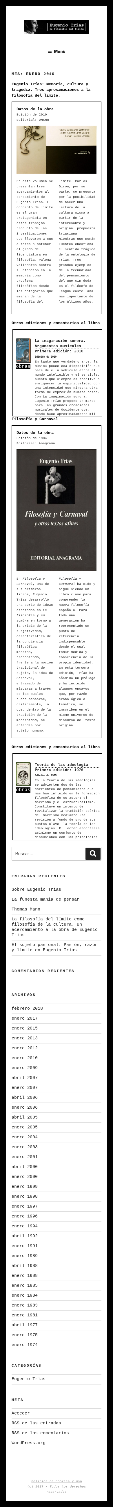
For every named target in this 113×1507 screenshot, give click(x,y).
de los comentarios (40, 1433)
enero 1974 (25, 1345)
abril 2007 (25, 1077)
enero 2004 (25, 1137)
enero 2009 (25, 1068)
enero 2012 (25, 1048)
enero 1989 (25, 1256)
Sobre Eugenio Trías (36, 889)
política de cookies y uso (56, 1481)
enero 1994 (25, 1226)
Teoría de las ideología (61, 765)
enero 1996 (25, 1216)
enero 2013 (25, 1038)
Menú (59, 51)
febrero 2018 (27, 1008)
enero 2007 (25, 1087)
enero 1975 (25, 1335)
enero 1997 (25, 1206)
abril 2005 (25, 1117)
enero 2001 (25, 1157)
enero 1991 (25, 1246)
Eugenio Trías (28, 1379)
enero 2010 (25, 1058)
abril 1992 (25, 1236)
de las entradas (36, 1423)
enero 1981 (25, 1315)
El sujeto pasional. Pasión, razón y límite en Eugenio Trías (55, 947)
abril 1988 (25, 1265)
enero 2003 (25, 1147)
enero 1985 (25, 1285)
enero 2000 (25, 1176)
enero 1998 (25, 1196)
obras (23, 366)
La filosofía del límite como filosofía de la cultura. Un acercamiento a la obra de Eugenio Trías (55, 927)
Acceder (21, 1413)
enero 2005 (25, 1127)
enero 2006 (25, 1107)
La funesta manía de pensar (45, 899)
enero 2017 (25, 1018)
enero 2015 (25, 1028)
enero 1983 (25, 1305)
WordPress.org (28, 1443)
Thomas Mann (26, 909)
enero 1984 (25, 1295)
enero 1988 (25, 1275)
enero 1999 (25, 1186)
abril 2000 (25, 1167)
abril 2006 (25, 1097)
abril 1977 (25, 1325)
